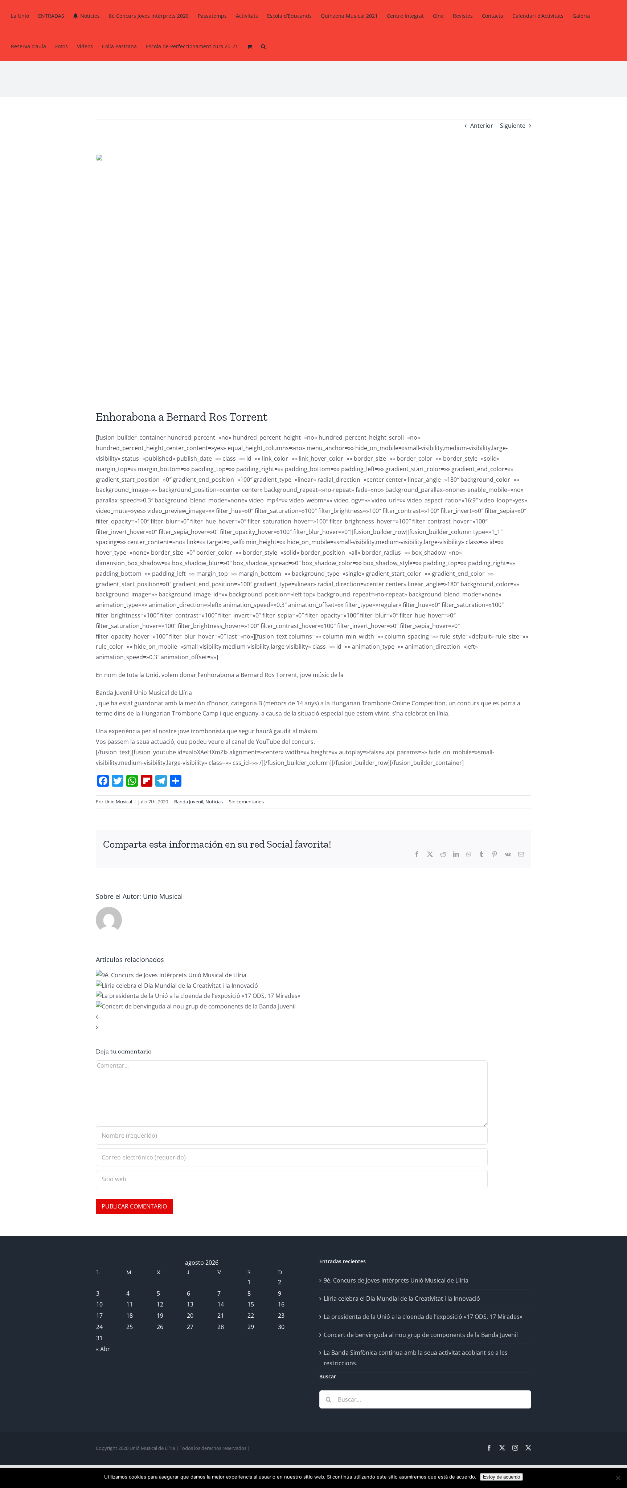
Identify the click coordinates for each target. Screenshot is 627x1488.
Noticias (214, 801)
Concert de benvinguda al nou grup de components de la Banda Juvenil (421, 1335)
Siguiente (512, 126)
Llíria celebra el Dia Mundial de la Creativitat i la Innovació (402, 1298)
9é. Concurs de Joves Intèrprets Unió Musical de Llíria (396, 1280)
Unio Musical (118, 801)
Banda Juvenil (188, 801)
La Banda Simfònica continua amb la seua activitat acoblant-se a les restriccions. (416, 1358)
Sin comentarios (246, 801)
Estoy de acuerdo (501, 1477)
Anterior (481, 126)
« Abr (103, 1349)
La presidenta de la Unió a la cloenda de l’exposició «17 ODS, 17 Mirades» (423, 1317)
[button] (263, 45)
